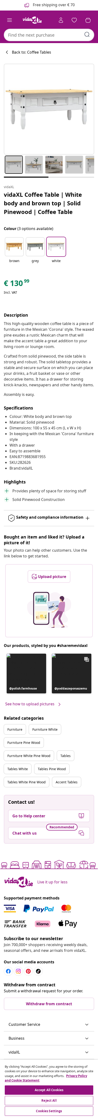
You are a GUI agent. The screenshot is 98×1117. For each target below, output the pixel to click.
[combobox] (49, 35)
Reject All (48, 1100)
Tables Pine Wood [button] (52, 769)
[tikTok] (38, 971)
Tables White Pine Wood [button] (26, 782)
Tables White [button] (17, 769)
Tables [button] (65, 755)
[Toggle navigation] (9, 20)
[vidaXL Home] (32, 20)
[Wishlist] (74, 20)
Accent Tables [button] (67, 782)
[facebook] (8, 971)
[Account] (61, 20)
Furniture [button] (14, 729)
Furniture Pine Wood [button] (23, 742)
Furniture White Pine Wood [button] (28, 755)
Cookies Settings (49, 1111)
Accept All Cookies (49, 1090)
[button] (14, 253)
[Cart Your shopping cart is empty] (88, 20)
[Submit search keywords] (87, 34)
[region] (49, 1088)
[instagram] (18, 971)
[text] (17, 284)
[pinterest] (28, 971)
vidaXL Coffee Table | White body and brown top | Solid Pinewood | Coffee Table (43, 203)
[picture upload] (49, 610)
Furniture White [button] (45, 729)
